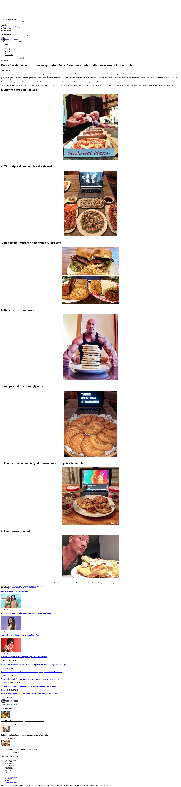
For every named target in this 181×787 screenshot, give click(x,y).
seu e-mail (21, 32)
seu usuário (21, 21)
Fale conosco (8, 779)
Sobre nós (7, 780)
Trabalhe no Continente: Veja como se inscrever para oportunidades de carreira (31, 672)
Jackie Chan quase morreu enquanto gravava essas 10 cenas (24, 657)
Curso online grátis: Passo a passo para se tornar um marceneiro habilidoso (30, 679)
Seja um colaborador (11, 777)
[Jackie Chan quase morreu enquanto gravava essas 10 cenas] (11, 651)
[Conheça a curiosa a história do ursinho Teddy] (5, 745)
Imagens (7, 48)
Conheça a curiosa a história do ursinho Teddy (19, 749)
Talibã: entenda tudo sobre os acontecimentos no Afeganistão (24, 735)
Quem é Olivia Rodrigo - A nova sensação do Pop (20, 635)
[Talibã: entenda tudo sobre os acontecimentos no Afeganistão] (5, 731)
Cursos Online (9, 55)
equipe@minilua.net (12, 704)
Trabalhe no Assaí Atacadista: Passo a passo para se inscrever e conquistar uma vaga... (34, 665)
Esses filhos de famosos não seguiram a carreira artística (22, 721)
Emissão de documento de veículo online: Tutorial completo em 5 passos (28, 686)
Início (6, 45)
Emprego (3, 668)
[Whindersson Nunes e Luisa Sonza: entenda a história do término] (11, 608)
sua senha (21, 23)
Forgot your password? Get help (10, 27)
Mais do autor (25, 591)
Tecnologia (8, 51)
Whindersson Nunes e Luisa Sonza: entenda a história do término (26, 613)
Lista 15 (7, 46)
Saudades (7, 53)
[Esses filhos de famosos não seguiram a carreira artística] (5, 717)
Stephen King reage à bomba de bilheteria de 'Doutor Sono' (27, 586)
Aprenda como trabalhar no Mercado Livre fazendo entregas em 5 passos (29, 694)
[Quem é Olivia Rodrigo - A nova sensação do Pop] (11, 629)
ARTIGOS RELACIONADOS (11, 591)
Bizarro (3, 739)
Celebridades (4, 609)
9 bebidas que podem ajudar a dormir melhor (23, 588)
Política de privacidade (11, 782)
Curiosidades (8, 50)
